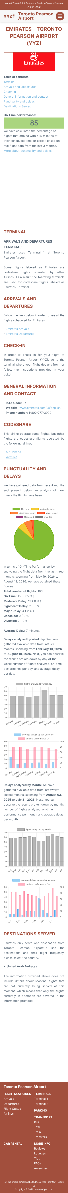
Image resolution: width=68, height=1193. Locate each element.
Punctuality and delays (19, 101)
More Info (42, 1143)
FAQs (37, 1163)
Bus (36, 1122)
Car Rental (13, 1143)
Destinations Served (17, 106)
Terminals (42, 1094)
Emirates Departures (20, 334)
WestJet (11, 457)
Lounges (40, 1153)
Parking (40, 1110)
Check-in (10, 91)
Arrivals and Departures (20, 87)
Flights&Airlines (17, 1094)
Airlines (9, 1113)
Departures (11, 1104)
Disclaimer (40, 1182)
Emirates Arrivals (17, 329)
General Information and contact (26, 96)
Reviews (39, 1148)
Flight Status (12, 1108)
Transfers (40, 1137)
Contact (52, 1182)
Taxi (37, 1127)
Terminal (9, 82)
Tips (37, 1158)
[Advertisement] (34, 191)
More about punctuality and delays (27, 150)
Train (37, 1132)
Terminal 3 (41, 1104)
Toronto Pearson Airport (35, 16)
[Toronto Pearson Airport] (9, 16)
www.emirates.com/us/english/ (40, 408)
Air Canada (13, 452)
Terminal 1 (41, 1098)
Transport (43, 1117)
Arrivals (9, 1098)
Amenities (41, 1168)
